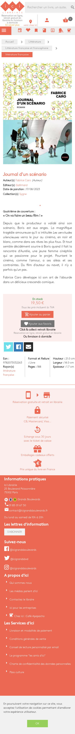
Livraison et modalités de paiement (31, 630)
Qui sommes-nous (21, 583)
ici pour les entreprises (23, 608)
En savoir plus (12, 20)
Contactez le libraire (22, 599)
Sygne (23, 194)
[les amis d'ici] (61, 32)
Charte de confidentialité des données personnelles (40, 664)
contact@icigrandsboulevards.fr (26, 510)
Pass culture (17, 672)
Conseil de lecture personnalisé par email (34, 647)
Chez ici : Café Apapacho (29, 616)
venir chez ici (30, 24)
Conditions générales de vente (28, 639)
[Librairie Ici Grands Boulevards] (12, 12)
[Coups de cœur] (28, 31)
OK (37, 723)
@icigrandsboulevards (22, 550)
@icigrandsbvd (19, 559)
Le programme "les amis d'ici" (28, 655)
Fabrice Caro (23, 180)
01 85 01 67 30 (15, 505)
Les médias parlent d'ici (24, 591)
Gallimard (22, 185)
